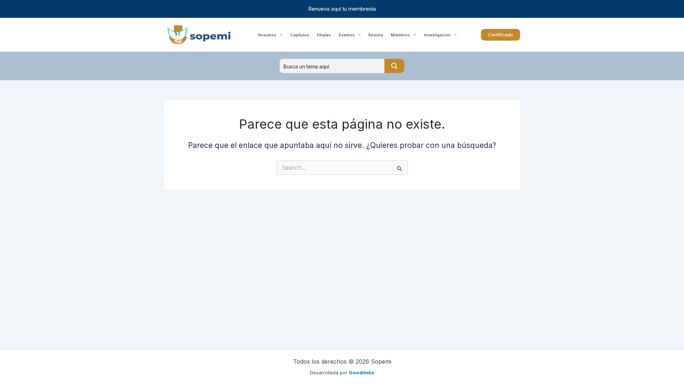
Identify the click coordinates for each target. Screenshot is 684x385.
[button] (500, 35)
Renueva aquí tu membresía (342, 8)
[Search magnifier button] (394, 66)
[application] (279, 35)
